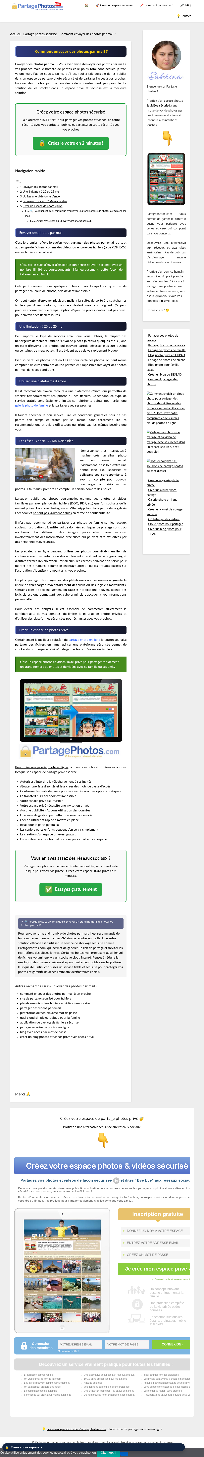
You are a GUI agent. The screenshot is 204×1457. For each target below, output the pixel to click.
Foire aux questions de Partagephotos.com (76, 1429)
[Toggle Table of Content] (18, 182)
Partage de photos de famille (166, 350)
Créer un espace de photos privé (42, 206)
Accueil (15, 34)
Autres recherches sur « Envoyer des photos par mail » (64, 221)
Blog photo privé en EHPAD (166, 355)
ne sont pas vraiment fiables (52, 513)
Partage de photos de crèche (166, 360)
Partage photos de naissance (166, 345)
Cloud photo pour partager (165, 524)
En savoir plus (168, 300)
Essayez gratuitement (71, 889)
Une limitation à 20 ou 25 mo (41, 191)
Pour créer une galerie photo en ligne (41, 767)
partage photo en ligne (84, 639)
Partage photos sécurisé (40, 34)
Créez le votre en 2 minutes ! (70, 143)
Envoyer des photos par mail (40, 186)
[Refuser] (124, 1454)
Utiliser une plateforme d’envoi (41, 196)
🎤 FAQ (185, 5)
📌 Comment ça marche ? (156, 5)
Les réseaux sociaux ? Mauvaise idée (45, 201)
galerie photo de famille (31, 405)
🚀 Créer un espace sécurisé (114, 5)
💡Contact (184, 16)
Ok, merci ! (108, 1452)
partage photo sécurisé (58, 78)
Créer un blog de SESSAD (164, 374)
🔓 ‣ (23, 1447)
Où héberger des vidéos (163, 519)
